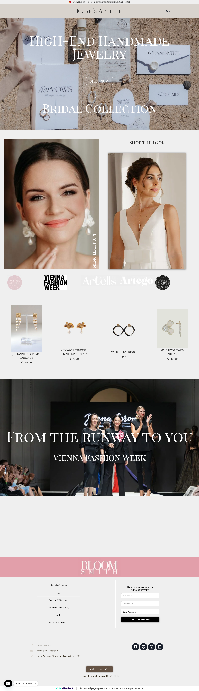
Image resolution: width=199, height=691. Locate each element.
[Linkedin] (159, 646)
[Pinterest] (143, 646)
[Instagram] (151, 646)
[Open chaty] (8, 683)
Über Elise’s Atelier (58, 585)
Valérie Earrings (124, 352)
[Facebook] (135, 646)
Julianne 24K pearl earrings (26, 355)
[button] (31, 11)
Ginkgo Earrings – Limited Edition (75, 351)
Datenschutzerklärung (58, 607)
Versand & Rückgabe (58, 600)
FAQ (58, 592)
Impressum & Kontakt (58, 622)
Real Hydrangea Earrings (172, 351)
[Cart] (168, 11)
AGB (58, 615)
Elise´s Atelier (99, 10)
